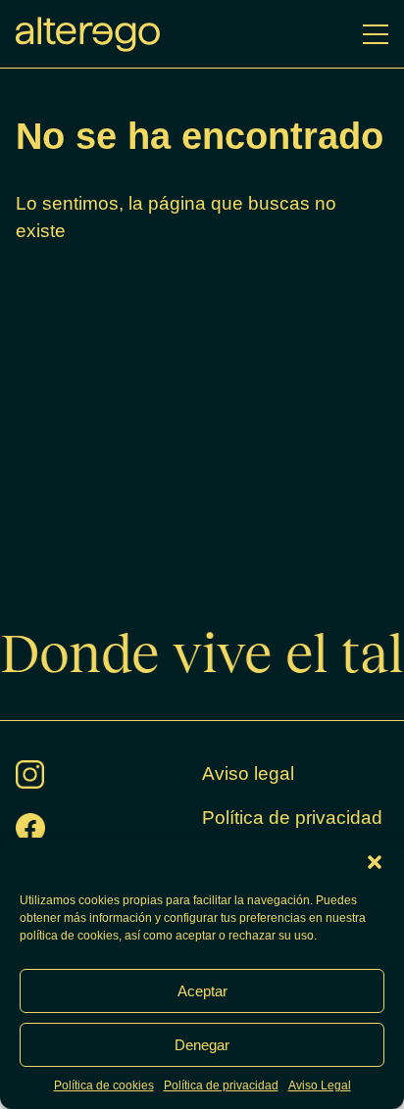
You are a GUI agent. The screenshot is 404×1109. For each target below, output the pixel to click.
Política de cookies (104, 1085)
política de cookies (69, 935)
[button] (374, 862)
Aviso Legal (319, 1085)
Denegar (202, 1045)
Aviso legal (248, 773)
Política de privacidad (221, 1085)
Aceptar (202, 991)
